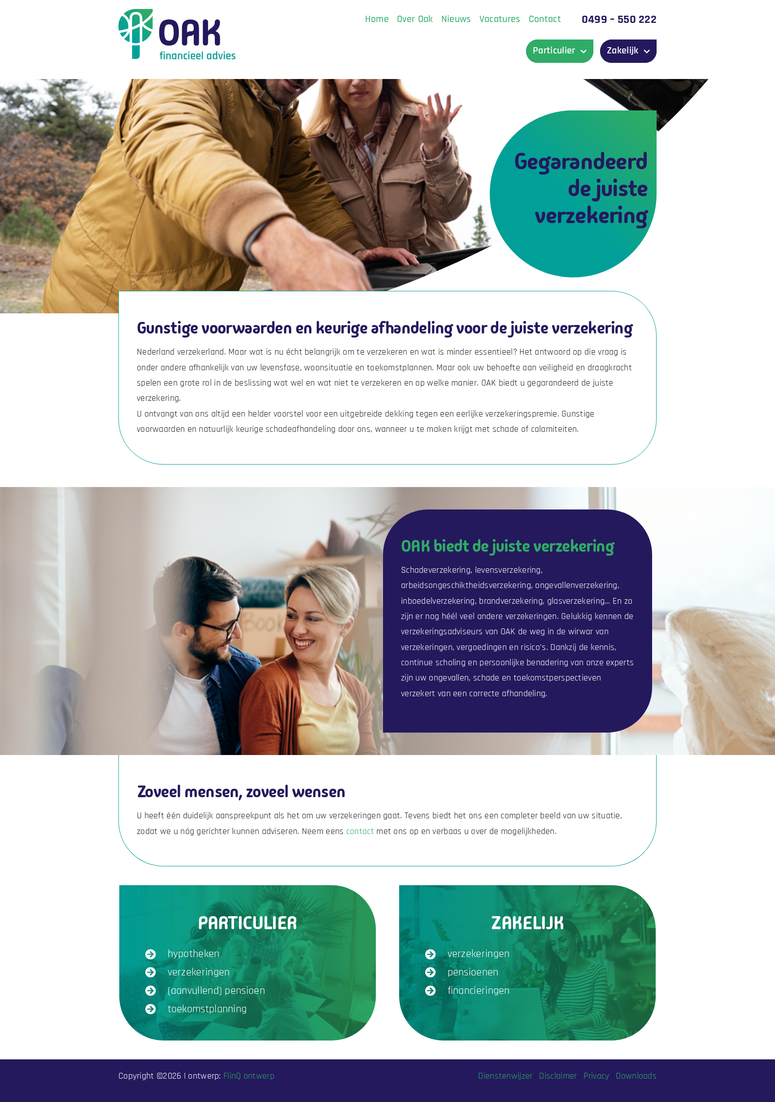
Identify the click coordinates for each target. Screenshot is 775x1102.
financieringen (479, 990)
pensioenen (473, 972)
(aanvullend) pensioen (216, 990)
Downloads (636, 1076)
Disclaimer (558, 1076)
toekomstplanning (207, 1009)
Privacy (596, 1076)
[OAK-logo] (176, 13)
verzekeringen (199, 972)
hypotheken (194, 954)
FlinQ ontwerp (248, 1076)
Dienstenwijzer (505, 1076)
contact (360, 831)
